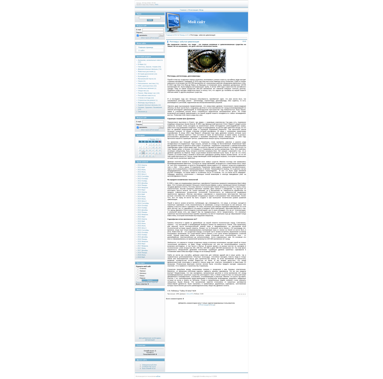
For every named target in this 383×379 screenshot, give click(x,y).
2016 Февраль (142, 241)
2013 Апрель (142, 165)
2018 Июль (141, 255)
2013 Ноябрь (142, 181)
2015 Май (141, 221)
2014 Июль (141, 199)
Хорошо (143, 271)
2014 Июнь (141, 196)
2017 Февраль (142, 246)
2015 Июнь (141, 223)
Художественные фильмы (148, 105)
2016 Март (141, 244)
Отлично (143, 268)
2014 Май (141, 194)
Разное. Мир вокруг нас (147, 93)
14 (143, 150)
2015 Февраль (142, 214)
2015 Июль (141, 226)
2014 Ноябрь (142, 208)
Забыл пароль (145, 38)
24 (153, 153)
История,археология (145, 74)
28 (143, 156)
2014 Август (142, 201)
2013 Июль (141, 172)
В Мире (140, 64)
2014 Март (141, 190)
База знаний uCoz (149, 368)
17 (153, 150)
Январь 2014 (154, 139)
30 (150, 156)
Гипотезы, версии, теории (147, 67)
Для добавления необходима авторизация (150, 339)
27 (140, 156)
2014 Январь (142, 185)
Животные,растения (145, 71)
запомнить (143, 35)
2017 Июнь (141, 248)
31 (153, 156)
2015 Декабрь (142, 237)
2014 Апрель (142, 192)
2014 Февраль (142, 187)
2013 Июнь (141, 170)
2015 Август (142, 228)
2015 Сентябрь (143, 230)
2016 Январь (142, 239)
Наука (140, 81)
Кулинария (142, 76)
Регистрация (193, 10)
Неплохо (143, 273)
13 (140, 150)
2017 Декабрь (142, 250)
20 (140, 153)
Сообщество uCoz (149, 366)
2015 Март (141, 217)
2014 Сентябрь (143, 203)
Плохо (142, 276)
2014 (176, 35)
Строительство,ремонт (146, 100)
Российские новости (145, 95)
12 (160, 147)
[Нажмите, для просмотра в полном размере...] (206, 72)
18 (156, 150)
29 (147, 156)
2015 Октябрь (142, 232)
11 (156, 147)
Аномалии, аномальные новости (150, 60)
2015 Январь (142, 212)
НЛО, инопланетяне (145, 86)
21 (143, 153)
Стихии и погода (144, 98)
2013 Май (141, 167)
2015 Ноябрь (142, 235)
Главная (183, 10)
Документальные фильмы (148, 69)
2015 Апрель (142, 219)
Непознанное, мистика (146, 83)
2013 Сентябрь (143, 176)
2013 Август (142, 174)
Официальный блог (149, 365)
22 (147, 153)
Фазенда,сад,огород (145, 102)
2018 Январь (142, 253)
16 (150, 150)
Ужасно (142, 278)
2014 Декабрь (142, 210)
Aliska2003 (189, 294)
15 (147, 150)
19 (160, 150)
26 (160, 153)
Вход (201, 10)
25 (156, 153)
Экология (141, 111)
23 (150, 153)
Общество (142, 91)
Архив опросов (152, 282)
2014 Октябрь (142, 205)
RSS (156, 4)
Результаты (140, 282)
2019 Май (141, 257)
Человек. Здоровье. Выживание (150, 107)
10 (153, 147)
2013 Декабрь (142, 183)
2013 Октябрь (142, 178)
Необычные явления (146, 88)
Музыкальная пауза (145, 79)
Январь (182, 35)
